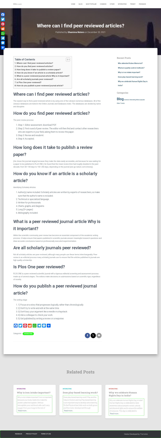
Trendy (132, 4)
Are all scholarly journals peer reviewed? (35, 79)
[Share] (2, 47)
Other (112, 4)
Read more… (22, 411)
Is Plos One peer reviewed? (29, 82)
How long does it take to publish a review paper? (39, 69)
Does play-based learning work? (130, 77)
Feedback (142, 4)
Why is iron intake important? (129, 72)
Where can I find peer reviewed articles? (35, 63)
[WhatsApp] (2, 33)
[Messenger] (2, 42)
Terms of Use (46, 434)
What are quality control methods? (131, 68)
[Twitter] (2, 19)
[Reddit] (2, 28)
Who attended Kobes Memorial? (130, 63)
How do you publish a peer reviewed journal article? (40, 85)
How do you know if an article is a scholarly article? (40, 73)
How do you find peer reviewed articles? (35, 66)
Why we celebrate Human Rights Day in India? (123, 394)
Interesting (122, 4)
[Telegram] (2, 38)
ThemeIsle (144, 434)
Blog (80, 4)
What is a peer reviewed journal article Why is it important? (43, 76)
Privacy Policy (31, 434)
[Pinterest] (2, 24)
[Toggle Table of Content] (66, 60)
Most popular (91, 4)
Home (73, 4)
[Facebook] (2, 14)
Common (103, 4)
